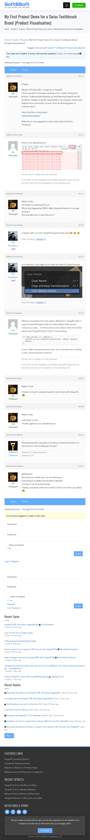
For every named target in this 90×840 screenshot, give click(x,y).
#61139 (81, 257)
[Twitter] (7, 812)
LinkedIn (39, 239)
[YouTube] (19, 812)
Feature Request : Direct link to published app (25, 676)
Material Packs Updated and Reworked (21, 793)
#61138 (81, 225)
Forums (15, 39)
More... (9, 735)
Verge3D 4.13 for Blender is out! (32, 715)
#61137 (81, 194)
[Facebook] (13, 812)
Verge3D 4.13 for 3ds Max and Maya (20, 785)
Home (7, 39)
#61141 (81, 313)
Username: (12, 524)
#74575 (81, 466)
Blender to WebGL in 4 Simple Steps (20, 767)
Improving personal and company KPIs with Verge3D (28, 657)
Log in (7, 561)
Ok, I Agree (45, 830)
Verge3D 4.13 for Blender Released (20, 789)
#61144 (81, 407)
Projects (24, 39)
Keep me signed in (16, 547)
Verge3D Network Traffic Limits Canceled (23, 798)
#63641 (81, 435)
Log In (78, 553)
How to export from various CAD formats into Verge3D (29, 649)
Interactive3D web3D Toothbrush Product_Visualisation (60, 47)
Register (15, 561)
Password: (11, 534)
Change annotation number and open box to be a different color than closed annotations (44, 665)
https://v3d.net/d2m (31, 115)
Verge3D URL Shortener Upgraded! (20, 624)
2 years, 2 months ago (66, 53)
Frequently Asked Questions (17, 763)
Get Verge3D (79, 5)
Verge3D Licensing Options (16, 759)
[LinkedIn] (24, 812)
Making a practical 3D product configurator (23, 772)
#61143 (81, 378)
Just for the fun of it (13, 632)
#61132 (81, 76)
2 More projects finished (15, 641)
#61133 (81, 135)
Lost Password (13, 608)
